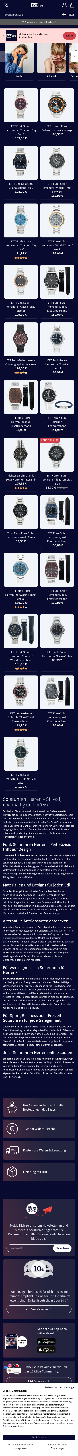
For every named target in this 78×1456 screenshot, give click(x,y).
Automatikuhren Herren (61, 930)
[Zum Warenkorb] (72, 4)
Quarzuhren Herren (13, 938)
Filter (71, 14)
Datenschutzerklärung (13, 1426)
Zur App (69, 35)
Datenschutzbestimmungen (60, 1387)
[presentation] (3, 56)
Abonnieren (62, 1248)
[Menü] (6, 5)
